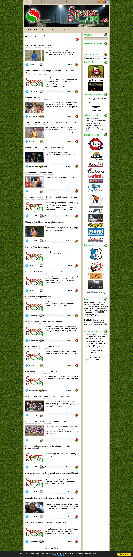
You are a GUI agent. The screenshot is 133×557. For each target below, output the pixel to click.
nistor (103, 317)
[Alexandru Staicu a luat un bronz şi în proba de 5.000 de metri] (34, 507)
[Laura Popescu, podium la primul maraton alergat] (34, 157)
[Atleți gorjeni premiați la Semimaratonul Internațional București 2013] (34, 132)
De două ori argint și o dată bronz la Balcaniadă (43, 322)
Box (53, 30)
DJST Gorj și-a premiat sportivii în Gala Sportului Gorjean (47, 396)
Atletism (49, 30)
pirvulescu (86, 322)
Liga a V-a (88, 316)
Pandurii (27, 30)
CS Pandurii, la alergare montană (38, 297)
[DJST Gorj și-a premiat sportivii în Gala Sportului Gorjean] (34, 406)
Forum (55, 1)
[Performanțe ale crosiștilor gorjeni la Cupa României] (34, 431)
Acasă (27, 1)
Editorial (80, 30)
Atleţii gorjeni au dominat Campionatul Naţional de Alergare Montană (51, 473)
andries (86, 302)
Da (89, 102)
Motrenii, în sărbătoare (97, 341)
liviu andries (97, 316)
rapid (98, 322)
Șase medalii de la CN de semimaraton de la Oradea (45, 272)
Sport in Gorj (67, 30)
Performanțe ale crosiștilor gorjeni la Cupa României (45, 421)
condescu (99, 304)
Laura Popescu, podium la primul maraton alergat (44, 147)
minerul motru (98, 318)
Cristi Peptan (33, 149)
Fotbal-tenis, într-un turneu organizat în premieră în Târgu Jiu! (96, 121)
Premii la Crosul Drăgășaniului (37, 247)
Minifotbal (74, 30)
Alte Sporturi (59, 30)
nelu (87, 359)
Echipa (74, 1)
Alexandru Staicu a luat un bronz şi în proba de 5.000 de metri (49, 498)
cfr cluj (88, 304)
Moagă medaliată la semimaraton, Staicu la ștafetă (45, 222)
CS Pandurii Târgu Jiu (40, 116)
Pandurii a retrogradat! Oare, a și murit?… (94, 129)
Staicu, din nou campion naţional (38, 46)
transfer (86, 326)
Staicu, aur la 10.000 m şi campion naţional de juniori (45, 523)
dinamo (103, 306)
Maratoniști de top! (32, 97)
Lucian (87, 357)
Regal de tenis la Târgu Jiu (93, 123)
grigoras (100, 312)
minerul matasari (89, 318)
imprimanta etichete (91, 350)
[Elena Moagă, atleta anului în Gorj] (34, 182)
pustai (95, 322)
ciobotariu (93, 304)
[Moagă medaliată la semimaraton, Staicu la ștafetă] (34, 231)
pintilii (102, 320)
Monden (86, 30)
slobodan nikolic (89, 324)
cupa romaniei (93, 306)
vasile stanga (91, 326)
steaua (97, 324)
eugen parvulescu (98, 310)
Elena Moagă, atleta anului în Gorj (38, 172)
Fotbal (43, 30)
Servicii (46, 1)
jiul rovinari (93, 314)
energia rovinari (102, 308)
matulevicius (103, 316)
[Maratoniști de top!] (34, 107)
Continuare (69, 64)
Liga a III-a (101, 314)
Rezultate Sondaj (96, 110)
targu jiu (103, 324)
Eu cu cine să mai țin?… (96, 355)
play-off (91, 322)
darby (99, 306)
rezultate (102, 322)
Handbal (32, 30)
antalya (90, 302)
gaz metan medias (89, 312)
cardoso (101, 302)
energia (94, 308)
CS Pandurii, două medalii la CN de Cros (41, 371)
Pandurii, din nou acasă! (92, 118)
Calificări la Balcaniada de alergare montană (42, 346)
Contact (65, 1)
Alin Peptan (33, 199)
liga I (92, 316)
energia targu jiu (88, 310)
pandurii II (97, 320)
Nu (89, 104)
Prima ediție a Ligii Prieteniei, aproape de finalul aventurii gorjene (96, 126)
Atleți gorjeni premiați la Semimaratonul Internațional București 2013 (51, 122)
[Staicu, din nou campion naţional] (34, 55)
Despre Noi (37, 1)
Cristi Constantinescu (35, 47)
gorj (95, 312)
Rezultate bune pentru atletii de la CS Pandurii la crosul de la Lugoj (51, 197)
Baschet (38, 30)
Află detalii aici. (58, 555)
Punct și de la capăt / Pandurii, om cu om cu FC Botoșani (95, 352)
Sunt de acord (124, 554)
